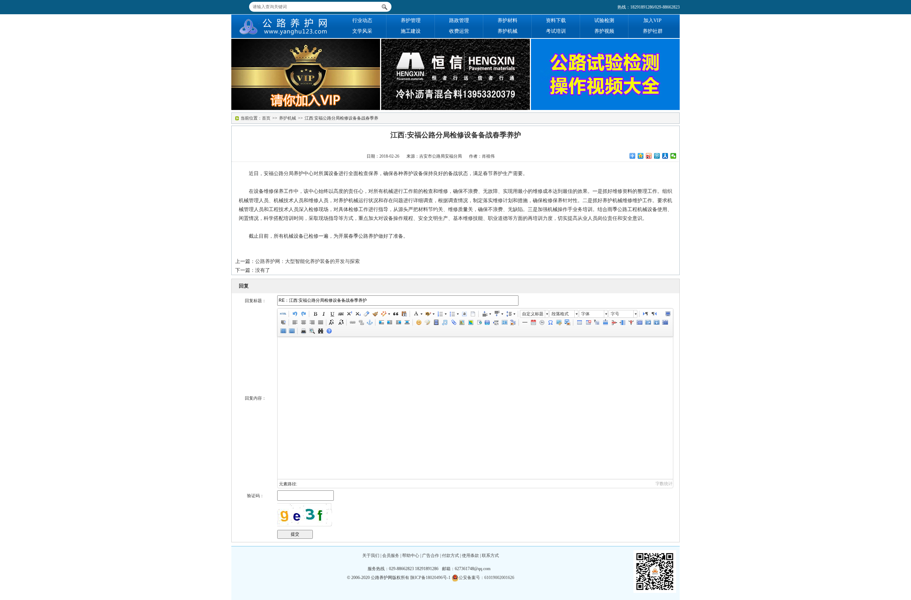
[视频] (435, 322)
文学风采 (362, 31)
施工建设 (411, 31)
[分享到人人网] (665, 156)
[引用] (395, 313)
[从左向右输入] (645, 313)
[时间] (541, 322)
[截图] (558, 322)
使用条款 (470, 555)
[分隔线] (524, 322)
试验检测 (604, 20)
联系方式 (490, 555)
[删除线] (340, 313)
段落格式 (560, 313)
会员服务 (390, 555)
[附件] (453, 322)
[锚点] (369, 322)
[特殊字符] (550, 322)
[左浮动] (389, 322)
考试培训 (556, 31)
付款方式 (450, 555)
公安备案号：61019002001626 (486, 577)
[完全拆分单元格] (664, 322)
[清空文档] (472, 313)
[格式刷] (374, 313)
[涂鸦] (427, 322)
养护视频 (604, 31)
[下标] (357, 313)
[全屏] (667, 313)
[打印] (303, 331)
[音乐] (444, 322)
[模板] (504, 322)
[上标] (349, 313)
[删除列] (630, 322)
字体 (585, 313)
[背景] (512, 322)
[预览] (311, 331)
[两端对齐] (320, 322)
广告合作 (430, 555)
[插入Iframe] (478, 322)
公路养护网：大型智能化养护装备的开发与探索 (307, 261)
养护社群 (653, 31)
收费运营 (459, 31)
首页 (266, 118)
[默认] (381, 322)
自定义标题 (532, 313)
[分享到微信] (673, 156)
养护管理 (411, 20)
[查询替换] (320, 331)
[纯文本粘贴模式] (403, 313)
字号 (615, 313)
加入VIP (652, 20)
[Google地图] (470, 322)
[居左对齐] (294, 322)
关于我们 (370, 555)
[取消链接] (360, 322)
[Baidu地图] (461, 322)
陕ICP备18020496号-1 (430, 577)
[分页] (495, 322)
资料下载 (556, 20)
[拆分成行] (282, 331)
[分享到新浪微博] (649, 156)
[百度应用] (487, 322)
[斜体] (323, 313)
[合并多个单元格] (639, 322)
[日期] (533, 322)
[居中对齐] (303, 322)
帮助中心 (410, 555)
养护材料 (507, 20)
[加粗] (314, 313)
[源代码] (282, 313)
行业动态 (362, 20)
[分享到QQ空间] (641, 156)
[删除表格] (587, 322)
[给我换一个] (304, 514)
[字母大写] (332, 322)
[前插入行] (605, 322)
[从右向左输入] (653, 313)
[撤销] (294, 313)
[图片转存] (567, 322)
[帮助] (328, 331)
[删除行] (613, 322)
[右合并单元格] (647, 322)
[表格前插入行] (596, 322)
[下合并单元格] (656, 322)
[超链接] (352, 322)
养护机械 (507, 31)
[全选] (464, 313)
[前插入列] (622, 322)
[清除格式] (366, 313)
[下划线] (332, 313)
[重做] (303, 313)
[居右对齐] (311, 322)
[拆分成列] (291, 331)
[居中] (406, 322)
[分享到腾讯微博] (657, 156)
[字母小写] (340, 322)
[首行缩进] (282, 322)
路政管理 (459, 20)
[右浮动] (398, 322)
